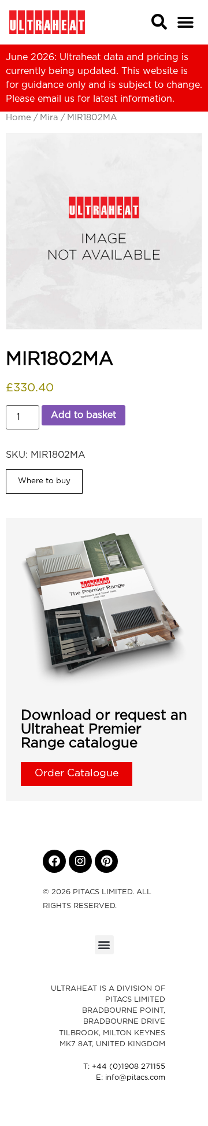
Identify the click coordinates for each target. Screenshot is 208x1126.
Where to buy (44, 481)
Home (18, 117)
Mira (49, 117)
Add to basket (83, 415)
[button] (186, 22)
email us (56, 98)
